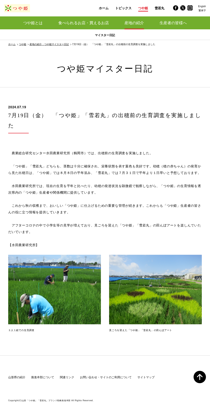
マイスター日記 (105, 35)
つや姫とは (33, 23)
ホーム (12, 44)
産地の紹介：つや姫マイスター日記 (49, 44)
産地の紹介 (134, 23)
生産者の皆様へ (173, 23)
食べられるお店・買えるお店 (83, 23)
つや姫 (22, 44)
